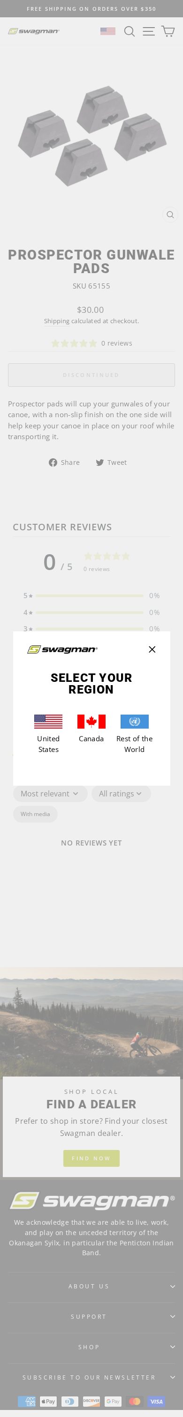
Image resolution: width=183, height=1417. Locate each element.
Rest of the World (134, 744)
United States (48, 744)
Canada (91, 738)
